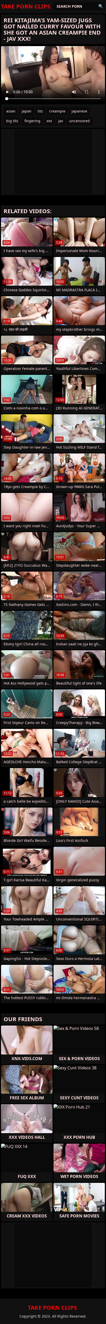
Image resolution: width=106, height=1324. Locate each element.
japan (26, 111)
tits (40, 111)
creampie (57, 111)
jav (60, 120)
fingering (32, 120)
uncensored (79, 120)
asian (10, 111)
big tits (12, 120)
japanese (79, 111)
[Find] (100, 6)
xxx (49, 120)
